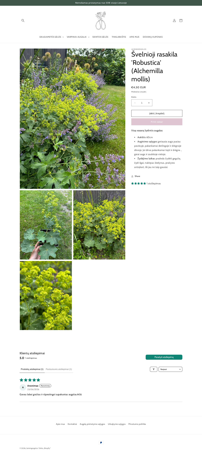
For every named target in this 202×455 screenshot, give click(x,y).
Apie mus (60, 424)
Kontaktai (72, 424)
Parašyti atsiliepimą (164, 357)
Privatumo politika (137, 424)
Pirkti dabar (157, 122)
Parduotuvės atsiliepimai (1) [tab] (59, 369)
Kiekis (133, 97)
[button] (23, 20)
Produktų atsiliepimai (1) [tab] (32, 369)
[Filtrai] (153, 369)
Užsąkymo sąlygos (117, 424)
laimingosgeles (32, 448)
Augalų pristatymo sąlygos (92, 424)
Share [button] (137, 176)
